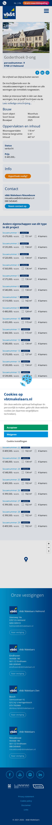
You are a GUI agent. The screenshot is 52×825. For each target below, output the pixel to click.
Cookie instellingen (17, 441)
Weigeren (12, 434)
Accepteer (12, 427)
